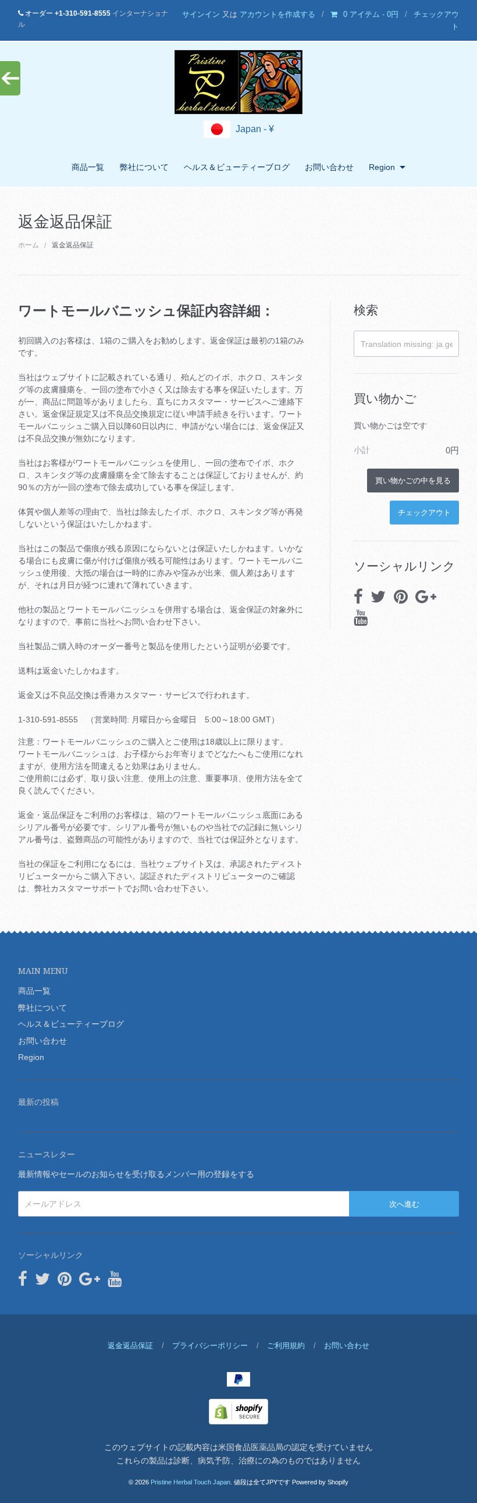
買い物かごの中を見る (413, 479)
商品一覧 (88, 167)
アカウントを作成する (277, 14)
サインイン (201, 14)
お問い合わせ (329, 167)
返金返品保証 (130, 1345)
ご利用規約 (286, 1345)
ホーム (28, 245)
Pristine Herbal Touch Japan (190, 1482)
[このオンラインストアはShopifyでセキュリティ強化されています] (238, 1411)
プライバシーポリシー (210, 1345)
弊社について (144, 167)
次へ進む (404, 1203)
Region (382, 167)
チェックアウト (424, 511)
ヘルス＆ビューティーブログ (237, 167)
